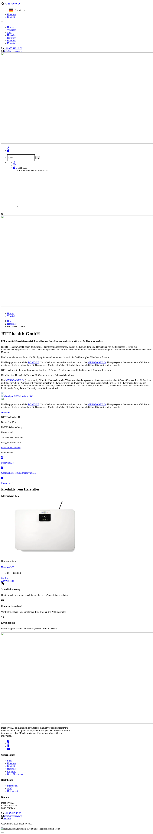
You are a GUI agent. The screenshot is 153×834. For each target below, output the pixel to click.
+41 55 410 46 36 (12, 3)
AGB (9, 788)
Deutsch (18, 10)
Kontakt (11, 17)
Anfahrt (7, 818)
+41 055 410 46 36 (13, 48)
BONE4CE (33, 362)
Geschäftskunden (15, 774)
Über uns (11, 14)
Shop (9, 32)
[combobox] (17, 10)
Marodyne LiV (7, 567)
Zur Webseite (7, 581)
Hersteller (11, 35)
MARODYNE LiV (97, 362)
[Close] (2, 832)
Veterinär (11, 30)
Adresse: (5, 412)
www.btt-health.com (10, 447)
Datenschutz (13, 791)
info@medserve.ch (13, 51)
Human (10, 27)
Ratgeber (11, 38)
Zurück (4, 578)
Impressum (12, 785)
